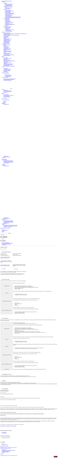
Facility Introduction (4, 444)
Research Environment (7, 49)
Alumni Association (8, 14)
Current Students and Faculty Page (8, 160)
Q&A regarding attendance (7, 91)
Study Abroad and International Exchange (9, 60)
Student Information (8, 12)
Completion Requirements (7, 48)
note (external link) (6, 94)
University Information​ (5, 77)
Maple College (4, 432)
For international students (8, 31)
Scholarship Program (6, 65)
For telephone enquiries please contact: (5, 448)
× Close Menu (2, 234)
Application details (7, 28)
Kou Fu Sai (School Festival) (8, 58)
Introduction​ (3, 1)
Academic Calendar (6, 42)
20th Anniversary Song (8, 5)
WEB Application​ (4, 98)
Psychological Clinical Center (9, 22)
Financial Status (7, 8)
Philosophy (5, 3)
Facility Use (7, 25)
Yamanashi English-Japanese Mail (8, 161)
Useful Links (5, 71)
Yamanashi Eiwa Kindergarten (8, 226)
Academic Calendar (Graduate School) (9, 54)
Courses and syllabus (6, 35)
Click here (3, 260)
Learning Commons (8, 21)
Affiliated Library (7, 20)
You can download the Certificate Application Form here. (24, 323)
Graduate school (4, 44)
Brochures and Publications (7, 26)
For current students (8, 30)
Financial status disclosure (8, 15)
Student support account (7, 218)
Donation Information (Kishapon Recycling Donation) (12, 17)
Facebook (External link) (7, 96)
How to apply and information (8, 90)
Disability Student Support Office (9, 24)
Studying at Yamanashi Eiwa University (7, 243)
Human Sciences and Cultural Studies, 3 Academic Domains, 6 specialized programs (15, 33)
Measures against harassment (7, 80)
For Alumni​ (3, 157)
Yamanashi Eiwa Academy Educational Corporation (11, 225)
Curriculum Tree (6, 36)
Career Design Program (7, 70)
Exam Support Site (6, 73)
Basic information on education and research (10, 78)
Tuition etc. (5, 50)
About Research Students (7, 40)
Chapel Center (6, 61)
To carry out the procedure (5, 242)
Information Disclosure (8, 7)
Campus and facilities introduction (8, 64)
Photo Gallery (5, 59)
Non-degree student (6, 39)
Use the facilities (4, 244)
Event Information (7, 76)
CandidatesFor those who (4, 103)
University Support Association (9, 29)
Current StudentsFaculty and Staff (4, 159)
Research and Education (7, 32)
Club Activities (6, 57)
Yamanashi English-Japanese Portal (8, 162)
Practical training (6, 46)
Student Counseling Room (9, 23)
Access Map (5, 92)
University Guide (7, 27)
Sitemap (3, 452)
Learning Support (6, 37)
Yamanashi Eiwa (4, 449)
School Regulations (8, 11)
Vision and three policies (8, 4)
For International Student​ (6, 99)
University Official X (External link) (8, 95)
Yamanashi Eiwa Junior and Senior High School (8, 450)
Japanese (5, 101)
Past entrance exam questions (8, 38)
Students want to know (8, 75)
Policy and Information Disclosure (8, 6)
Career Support (6, 68)
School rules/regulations (7, 43)
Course (5, 52)
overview (5, 9)
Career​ (3, 66)
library (3, 443)
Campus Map (7, 19)
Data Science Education (7, 34)
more (4, 268)
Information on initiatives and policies (9, 79)
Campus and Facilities (7, 18)
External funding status (8, 16)
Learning (5, 45)
